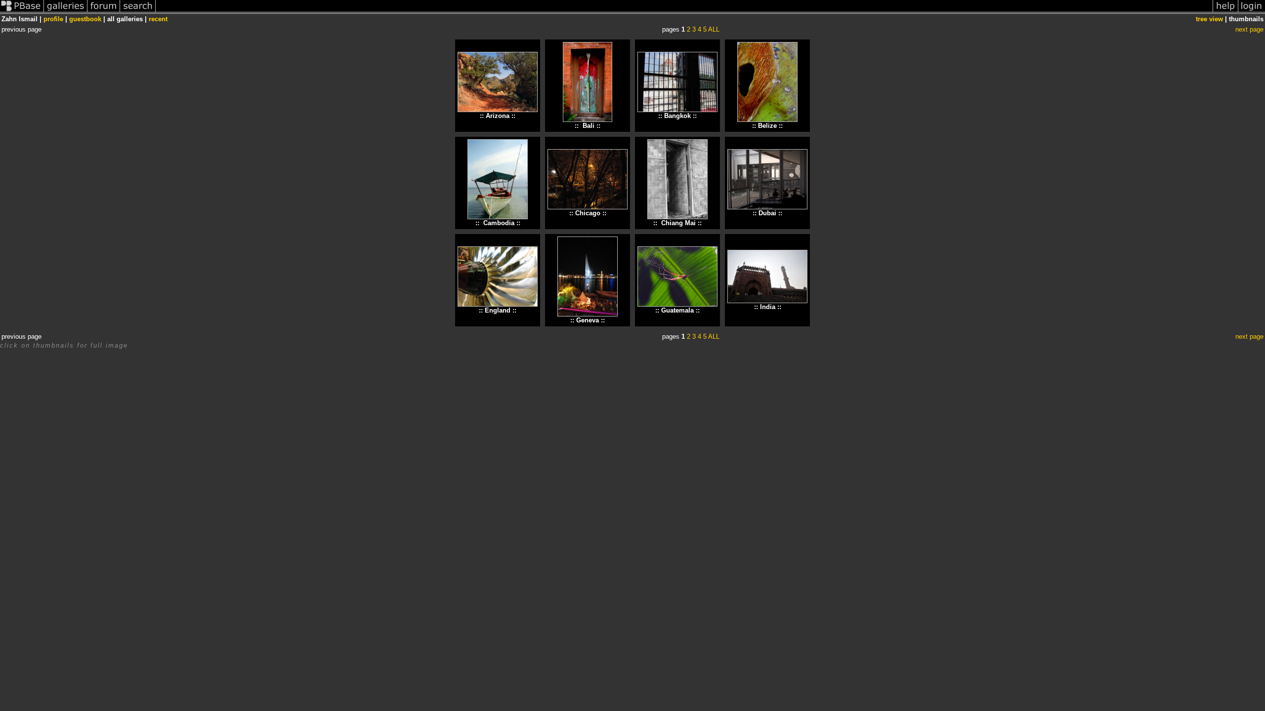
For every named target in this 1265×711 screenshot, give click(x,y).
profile (53, 19)
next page (1249, 29)
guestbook (85, 19)
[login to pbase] (1251, 11)
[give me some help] (1225, 11)
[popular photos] (684, 11)
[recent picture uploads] (65, 11)
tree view (1209, 19)
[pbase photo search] (138, 11)
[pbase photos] (22, 11)
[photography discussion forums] (103, 11)
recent (158, 19)
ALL (713, 29)
